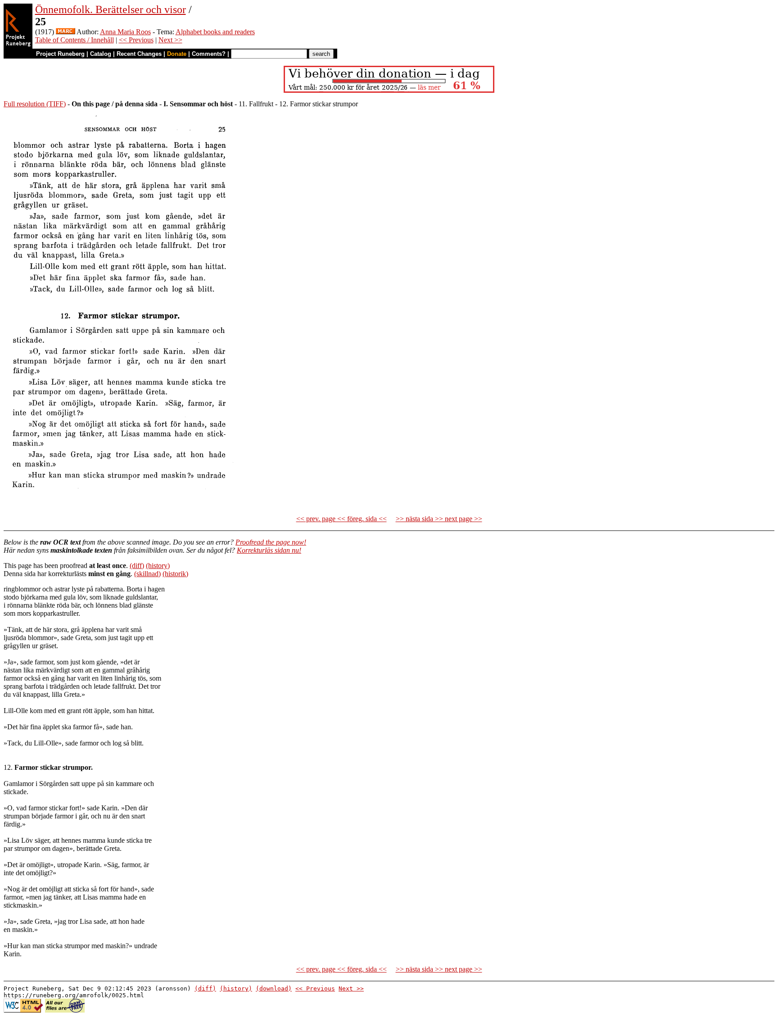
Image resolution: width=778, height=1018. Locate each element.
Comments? (209, 53)
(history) (158, 565)
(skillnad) (147, 573)
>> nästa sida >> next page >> (439, 519)
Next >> (170, 40)
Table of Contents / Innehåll (74, 40)
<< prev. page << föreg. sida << (341, 519)
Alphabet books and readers (215, 32)
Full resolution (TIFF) (35, 104)
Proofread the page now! (270, 542)
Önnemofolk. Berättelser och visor (110, 9)
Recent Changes (139, 53)
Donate (176, 53)
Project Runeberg (60, 53)
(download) (274, 988)
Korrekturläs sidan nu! (269, 550)
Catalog (100, 53)
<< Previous (136, 40)
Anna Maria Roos (125, 32)
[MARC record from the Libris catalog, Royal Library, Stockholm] (65, 32)
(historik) (175, 573)
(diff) (137, 565)
